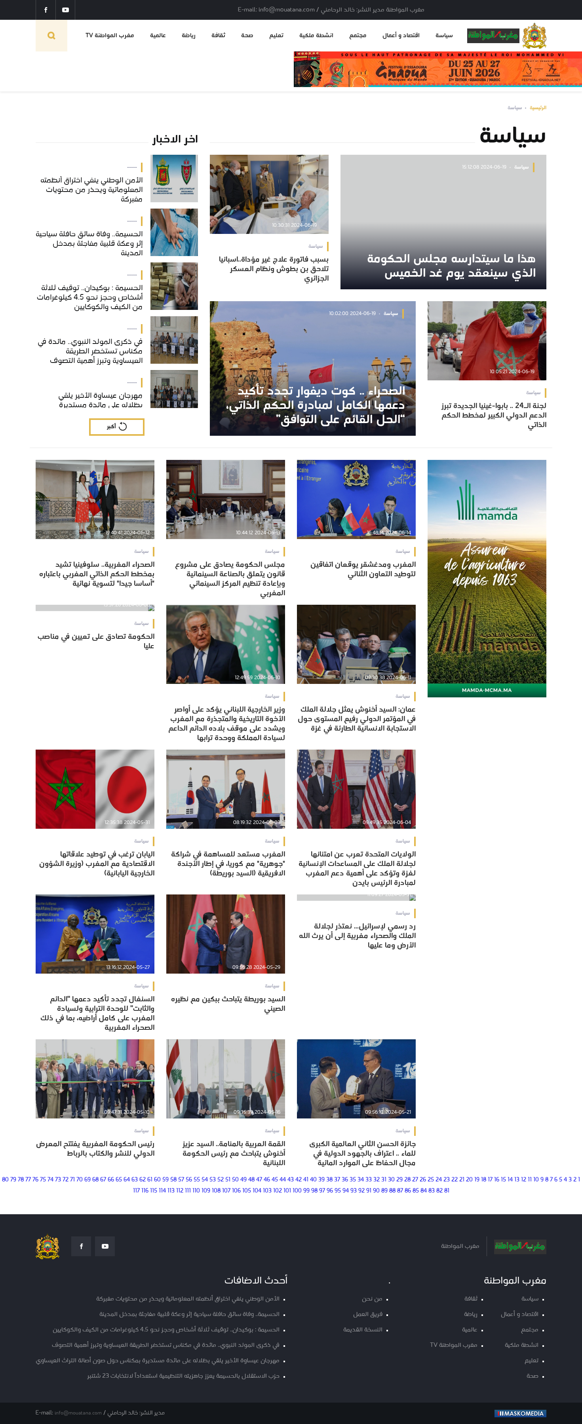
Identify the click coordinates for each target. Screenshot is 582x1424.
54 (205, 1180)
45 (275, 1180)
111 (188, 1191)
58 (173, 1180)
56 (189, 1180)
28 (407, 1180)
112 (179, 1191)
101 (287, 1191)
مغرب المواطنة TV (110, 35)
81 (446, 1191)
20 (469, 1180)
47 (259, 1180)
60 (157, 1180)
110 (196, 1191)
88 (392, 1191)
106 (236, 1191)
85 (416, 1191)
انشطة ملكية (316, 35)
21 (461, 1180)
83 (431, 1191)
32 (376, 1180)
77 (28, 1180)
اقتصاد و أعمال (401, 35)
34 (361, 1180)
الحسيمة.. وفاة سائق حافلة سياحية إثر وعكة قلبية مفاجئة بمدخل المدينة (189, 1315)
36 (345, 1180)
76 (35, 1180)
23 (446, 1180)
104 (257, 1191)
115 (153, 1191)
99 (306, 1191)
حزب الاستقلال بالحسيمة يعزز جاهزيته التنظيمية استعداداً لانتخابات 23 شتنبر (183, 1376)
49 (243, 1180)
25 (431, 1180)
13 (516, 1180)
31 (383, 1180)
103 (267, 1191)
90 (376, 1191)
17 (490, 1180)
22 (454, 1180)
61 (149, 1180)
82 (439, 1191)
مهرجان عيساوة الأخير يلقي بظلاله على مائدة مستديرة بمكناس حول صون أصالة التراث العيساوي (158, 1361)
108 (216, 1191)
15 (503, 1180)
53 (212, 1180)
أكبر (111, 427)
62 (142, 1180)
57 (181, 1180)
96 (330, 1191)
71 (72, 1180)
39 (321, 1180)
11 (530, 1180)
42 (298, 1180)
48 (251, 1180)
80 (5, 1180)
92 (361, 1191)
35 (353, 1180)
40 (313, 1180)
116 (144, 1191)
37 (337, 1180)
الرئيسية (538, 107)
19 (476, 1180)
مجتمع (358, 35)
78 (21, 1180)
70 (79, 1180)
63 (134, 1180)
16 (496, 1180)
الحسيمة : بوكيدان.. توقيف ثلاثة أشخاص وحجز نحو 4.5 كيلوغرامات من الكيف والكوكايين (166, 1330)
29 (399, 1180)
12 (523, 1180)
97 (322, 1191)
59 (165, 1180)
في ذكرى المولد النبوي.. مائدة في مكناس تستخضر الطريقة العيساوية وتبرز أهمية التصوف (166, 1345)
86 (408, 1191)
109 (206, 1191)
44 (283, 1180)
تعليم (276, 35)
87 (400, 1191)
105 (246, 1191)
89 (384, 1191)
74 (50, 1180)
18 (483, 1180)
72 (65, 1180)
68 (95, 1180)
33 (368, 1180)
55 (197, 1180)
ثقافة (218, 35)
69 (87, 1180)
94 (345, 1191)
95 (338, 1191)
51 (227, 1180)
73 (58, 1180)
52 (220, 1180)
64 (127, 1180)
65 (119, 1180)
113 (171, 1191)
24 (439, 1180)
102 (277, 1191)
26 (423, 1180)
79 (13, 1180)
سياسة (444, 35)
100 (297, 1191)
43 (290, 1180)
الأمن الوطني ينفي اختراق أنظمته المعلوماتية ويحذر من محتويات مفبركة (188, 1299)
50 (235, 1180)
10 (536, 1180)
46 (267, 1180)
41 (305, 1180)
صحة (247, 35)
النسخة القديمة (362, 1330)
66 (111, 1180)
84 (423, 1191)
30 (391, 1180)
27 (415, 1180)
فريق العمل (367, 1315)
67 (103, 1180)
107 (226, 1191)
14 (510, 1180)
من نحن (372, 1299)
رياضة (189, 35)
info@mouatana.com (78, 1413)
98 (314, 1191)
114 (162, 1191)
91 (368, 1191)
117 (136, 1191)
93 (353, 1191)
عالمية (158, 35)
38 (329, 1180)
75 (43, 1180)
